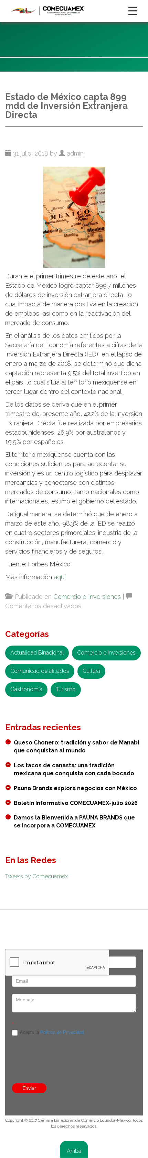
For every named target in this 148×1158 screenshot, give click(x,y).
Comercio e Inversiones (87, 596)
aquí (59, 577)
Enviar (29, 1088)
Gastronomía (26, 689)
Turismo (66, 689)
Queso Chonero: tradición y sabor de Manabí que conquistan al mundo (76, 746)
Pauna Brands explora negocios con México (75, 788)
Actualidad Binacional (37, 652)
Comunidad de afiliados (39, 671)
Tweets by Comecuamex (36, 876)
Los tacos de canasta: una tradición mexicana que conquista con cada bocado (74, 769)
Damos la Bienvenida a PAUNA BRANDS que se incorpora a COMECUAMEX (74, 821)
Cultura (91, 671)
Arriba (74, 1151)
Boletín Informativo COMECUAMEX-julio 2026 (76, 803)
